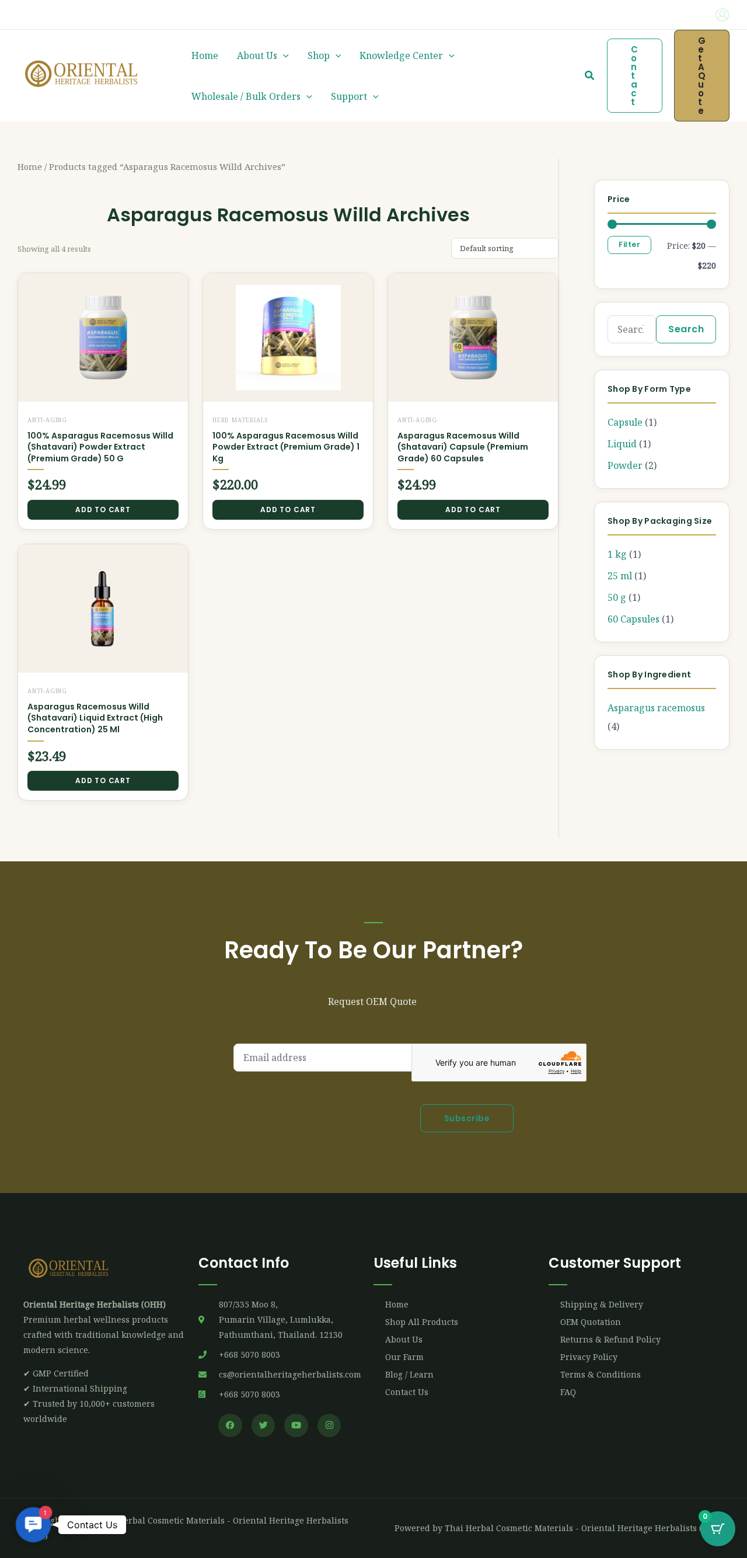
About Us (257, 55)
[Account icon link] (722, 15)
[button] (67, 15)
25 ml (620, 575)
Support (349, 96)
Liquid (622, 443)
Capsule (625, 422)
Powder (625, 465)
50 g (617, 597)
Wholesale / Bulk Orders (246, 96)
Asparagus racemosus (656, 707)
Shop (319, 55)
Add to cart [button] (103, 509)
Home (204, 55)
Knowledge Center (401, 55)
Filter (629, 244)
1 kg (617, 554)
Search (686, 329)
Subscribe (467, 1118)
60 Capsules (633, 619)
